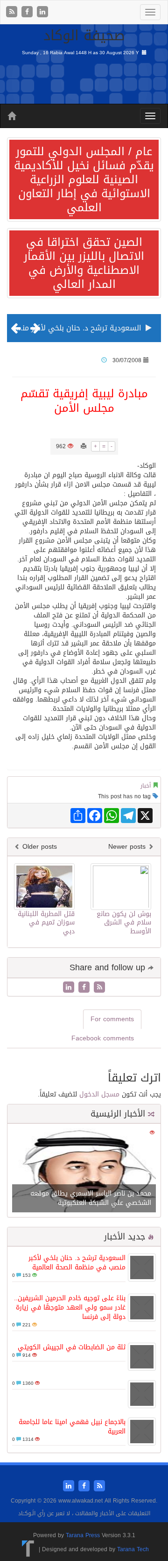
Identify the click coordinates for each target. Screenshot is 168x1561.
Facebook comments (102, 1038)
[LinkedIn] (42, 12)
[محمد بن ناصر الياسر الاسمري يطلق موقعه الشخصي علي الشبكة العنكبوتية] (84, 1171)
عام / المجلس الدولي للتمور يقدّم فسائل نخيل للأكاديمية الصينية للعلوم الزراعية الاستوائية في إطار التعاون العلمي (84, 179)
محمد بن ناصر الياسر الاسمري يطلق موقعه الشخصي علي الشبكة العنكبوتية (90, 1198)
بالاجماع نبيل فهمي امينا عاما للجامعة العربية (72, 1427)
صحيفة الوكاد (84, 35)
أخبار (145, 785)
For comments (112, 1019)
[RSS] (13, 12)
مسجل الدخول (99, 1094)
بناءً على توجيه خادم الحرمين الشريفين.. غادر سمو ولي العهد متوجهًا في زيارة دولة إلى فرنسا (70, 1307)
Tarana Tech (133, 1549)
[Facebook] (28, 12)
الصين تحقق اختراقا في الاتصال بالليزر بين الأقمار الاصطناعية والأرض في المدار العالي (84, 263)
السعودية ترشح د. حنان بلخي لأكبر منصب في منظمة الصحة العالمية (77, 1263)
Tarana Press (83, 1535)
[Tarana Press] (28, 1549)
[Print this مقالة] (83, 446)
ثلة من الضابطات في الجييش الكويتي (72, 1347)
